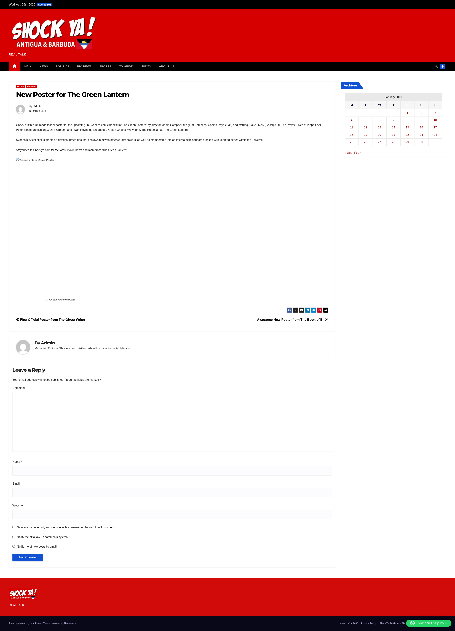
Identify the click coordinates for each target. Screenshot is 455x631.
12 (365, 127)
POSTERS (31, 87)
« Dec (348, 152)
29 (407, 142)
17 (435, 127)
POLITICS (62, 66)
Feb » (358, 152)
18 (351, 134)
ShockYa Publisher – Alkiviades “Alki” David (402, 623)
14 (393, 127)
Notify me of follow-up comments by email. (43, 536)
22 (407, 134)
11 (351, 127)
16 (421, 127)
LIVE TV (146, 66)
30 (421, 142)
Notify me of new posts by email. (37, 546)
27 (379, 142)
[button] (436, 66)
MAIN (28, 66)
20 (379, 134)
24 (435, 134)
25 (351, 142)
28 (393, 142)
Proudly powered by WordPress (25, 623)
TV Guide (126, 66)
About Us (94, 348)
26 (365, 142)
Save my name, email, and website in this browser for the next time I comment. (66, 527)
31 (435, 142)
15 (407, 127)
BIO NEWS (84, 66)
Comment (19, 387)
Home (342, 623)
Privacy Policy (368, 623)
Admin (37, 106)
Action (20, 87)
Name (17, 461)
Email (17, 483)
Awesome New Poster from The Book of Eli (291, 319)
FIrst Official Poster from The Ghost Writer (52, 319)
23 (421, 134)
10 (435, 120)
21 (393, 134)
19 (365, 134)
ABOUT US (166, 66)
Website (17, 505)
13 (379, 127)
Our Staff (353, 623)
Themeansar (70, 623)
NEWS (43, 66)
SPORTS (105, 66)
